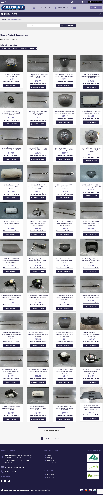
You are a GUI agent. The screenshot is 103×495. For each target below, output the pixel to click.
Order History (51, 477)
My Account (50, 475)
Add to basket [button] (11, 85)
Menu (2, 2)
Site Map (49, 458)
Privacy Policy (51, 460)
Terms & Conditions (53, 463)
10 (55, 438)
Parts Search (95, 8)
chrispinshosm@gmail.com (14, 467)
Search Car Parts (67, 26)
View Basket (95, 2)
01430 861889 (10, 471)
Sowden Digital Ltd (44, 490)
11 (58, 438)
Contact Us (50, 455)
